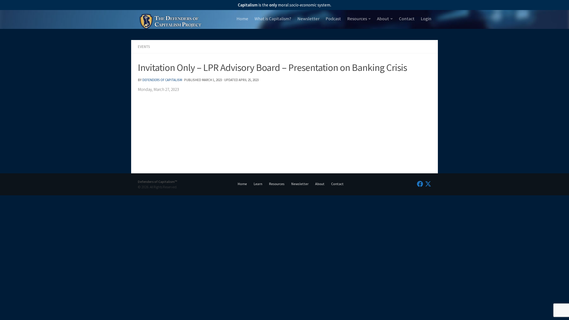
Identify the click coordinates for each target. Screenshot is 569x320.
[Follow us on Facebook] (420, 184)
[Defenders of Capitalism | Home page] (170, 21)
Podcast (333, 19)
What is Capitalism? (272, 19)
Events (144, 46)
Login (426, 19)
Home (242, 19)
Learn (258, 184)
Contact (407, 19)
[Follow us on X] (428, 184)
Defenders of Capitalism (162, 80)
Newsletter (308, 19)
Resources (357, 19)
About (383, 19)
